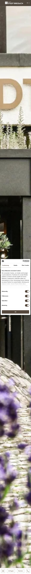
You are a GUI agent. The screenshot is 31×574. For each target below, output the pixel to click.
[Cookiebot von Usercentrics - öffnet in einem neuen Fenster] (22, 261)
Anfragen (11, 571)
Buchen (20, 571)
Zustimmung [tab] (5, 265)
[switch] (27, 296)
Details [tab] (15, 265)
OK (15, 312)
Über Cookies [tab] (25, 265)
